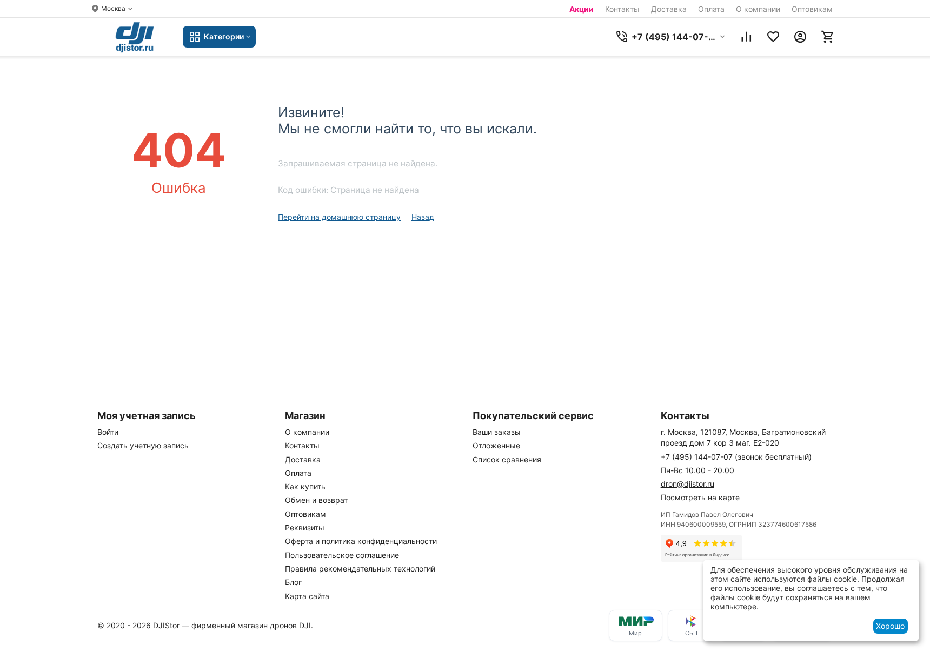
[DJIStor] (134, 37)
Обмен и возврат (316, 500)
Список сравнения (507, 459)
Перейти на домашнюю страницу (339, 216)
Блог (293, 582)
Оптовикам (812, 9)
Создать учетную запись (143, 445)
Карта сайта (307, 596)
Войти (107, 431)
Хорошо (890, 625)
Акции (581, 9)
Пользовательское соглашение (342, 555)
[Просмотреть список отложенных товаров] (773, 37)
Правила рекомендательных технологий (360, 568)
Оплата (711, 9)
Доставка (669, 9)
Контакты (622, 9)
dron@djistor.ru (687, 483)
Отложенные (496, 445)
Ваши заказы (497, 431)
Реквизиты (304, 527)
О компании (758, 9)
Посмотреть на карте (700, 497)
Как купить (305, 486)
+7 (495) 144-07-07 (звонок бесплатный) (736, 456)
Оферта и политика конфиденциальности (361, 541)
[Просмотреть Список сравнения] (746, 37)
